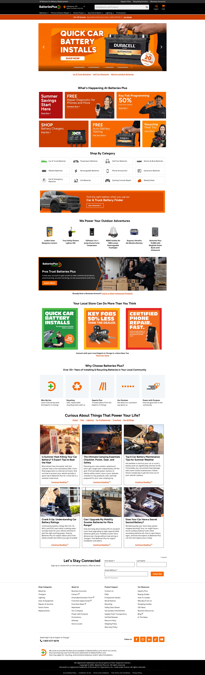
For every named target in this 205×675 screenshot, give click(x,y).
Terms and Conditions (101, 673)
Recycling (108, 604)
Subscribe (157, 574)
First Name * (110, 561)
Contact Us (109, 591)
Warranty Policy (111, 627)
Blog (140, 614)
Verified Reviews (111, 617)
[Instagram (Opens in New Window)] (143, 639)
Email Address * (111, 570)
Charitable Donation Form (82, 597)
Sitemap (75, 620)
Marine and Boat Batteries (122, 74)
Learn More (49, 283)
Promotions (76, 617)
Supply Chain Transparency (116, 614)
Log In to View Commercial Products (117, 293)
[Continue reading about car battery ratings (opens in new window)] (60, 502)
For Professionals (103, 420)
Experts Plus (126, 1)
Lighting (90, 420)
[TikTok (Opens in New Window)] (155, 639)
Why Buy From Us (145, 601)
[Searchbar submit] (147, 7)
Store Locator (77, 624)
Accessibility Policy (69, 673)
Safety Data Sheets (112, 607)
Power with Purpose (80, 614)
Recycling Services (140, 1)
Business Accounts (157, 1)
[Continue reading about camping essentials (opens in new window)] (102, 439)
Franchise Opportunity (81, 601)
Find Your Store (102, 355)
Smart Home (43, 607)
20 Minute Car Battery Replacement (54, 1)
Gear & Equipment (45, 601)
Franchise (117, 420)
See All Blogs (128, 420)
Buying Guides (143, 594)
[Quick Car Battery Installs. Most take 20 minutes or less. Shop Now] (102, 47)
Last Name (141, 561)
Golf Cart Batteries (101, 74)
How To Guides (144, 597)
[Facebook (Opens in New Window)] (136, 639)
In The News (143, 617)
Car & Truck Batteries (82, 74)
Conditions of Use (84, 673)
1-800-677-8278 (51, 641)
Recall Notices (110, 601)
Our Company (77, 611)
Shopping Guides (145, 604)
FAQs (107, 594)
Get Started (94, 205)
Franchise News (78, 604)
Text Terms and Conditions (120, 673)
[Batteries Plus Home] (50, 7)
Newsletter (76, 607)
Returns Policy (110, 620)
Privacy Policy (137, 673)
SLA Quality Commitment (115, 611)
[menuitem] (44, 12)
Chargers (42, 594)
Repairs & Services (45, 604)
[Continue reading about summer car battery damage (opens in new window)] (60, 439)
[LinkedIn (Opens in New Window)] (149, 639)
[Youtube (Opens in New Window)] (161, 639)
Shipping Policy (111, 624)
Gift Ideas (142, 607)
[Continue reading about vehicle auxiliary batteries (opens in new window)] (144, 502)
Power (75, 420)
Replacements (44, 611)
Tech (82, 420)
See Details (128, 17)
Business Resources (146, 611)
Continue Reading (59, 482)
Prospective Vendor (113, 597)
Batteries (42, 591)
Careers (75, 594)
